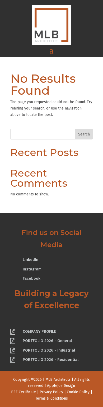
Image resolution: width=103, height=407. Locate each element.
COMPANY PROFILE (39, 331)
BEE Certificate (23, 392)
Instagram (32, 269)
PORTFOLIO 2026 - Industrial (49, 350)
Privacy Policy (51, 392)
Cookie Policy (78, 392)
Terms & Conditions (51, 398)
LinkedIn (30, 259)
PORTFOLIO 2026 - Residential (50, 359)
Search (84, 134)
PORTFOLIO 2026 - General (47, 340)
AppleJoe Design (61, 385)
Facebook (31, 278)
